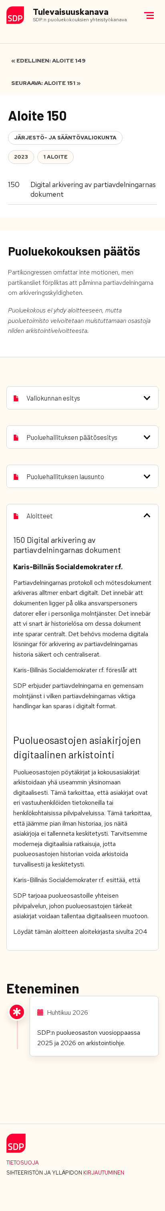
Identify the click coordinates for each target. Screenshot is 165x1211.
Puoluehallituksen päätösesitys (71, 437)
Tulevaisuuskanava (71, 12)
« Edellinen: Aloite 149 (48, 60)
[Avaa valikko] (149, 15)
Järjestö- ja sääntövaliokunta (65, 137)
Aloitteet (39, 516)
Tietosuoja (22, 1162)
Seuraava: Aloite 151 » (45, 83)
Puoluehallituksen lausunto (65, 476)
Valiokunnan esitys (53, 398)
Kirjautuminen (103, 1172)
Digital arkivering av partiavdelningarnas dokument (93, 189)
